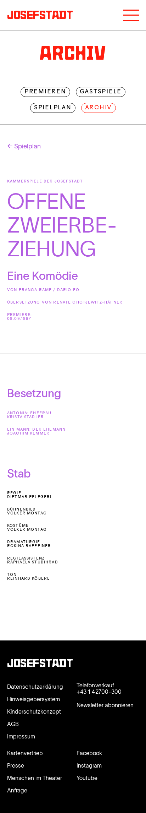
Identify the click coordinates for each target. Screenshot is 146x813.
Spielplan (53, 108)
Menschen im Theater (34, 778)
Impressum (21, 736)
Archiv (98, 108)
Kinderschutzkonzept (34, 711)
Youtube (87, 778)
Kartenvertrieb (25, 753)
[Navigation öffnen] (131, 15)
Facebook (89, 753)
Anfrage (17, 790)
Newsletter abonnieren (105, 705)
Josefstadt (40, 664)
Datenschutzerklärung (35, 686)
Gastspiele (101, 92)
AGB (13, 724)
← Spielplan (24, 146)
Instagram (89, 765)
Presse (15, 765)
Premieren (45, 92)
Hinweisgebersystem (33, 699)
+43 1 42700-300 (99, 691)
